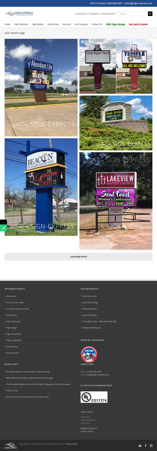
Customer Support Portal (17, 309)
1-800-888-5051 (94, 372)
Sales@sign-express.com (138, 3)
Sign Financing (13, 321)
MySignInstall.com (89, 428)
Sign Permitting (13, 334)
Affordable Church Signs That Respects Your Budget (29, 378)
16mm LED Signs (89, 315)
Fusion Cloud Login (15, 302)
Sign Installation (14, 340)
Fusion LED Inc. (87, 431)
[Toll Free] (3, 228)
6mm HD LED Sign (90, 302)
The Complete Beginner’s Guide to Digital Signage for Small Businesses (38, 384)
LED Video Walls (89, 296)
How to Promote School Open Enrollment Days (27, 397)
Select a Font (12, 390)
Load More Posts (78, 257)
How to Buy (11, 315)
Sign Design (11, 328)
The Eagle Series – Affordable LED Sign (99, 321)
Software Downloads (91, 328)
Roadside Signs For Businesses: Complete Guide (28, 372)
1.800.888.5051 (114, 3)
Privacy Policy (12, 353)
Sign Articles (12, 346)
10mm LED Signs (89, 309)
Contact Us (11, 296)
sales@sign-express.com (98, 375)
